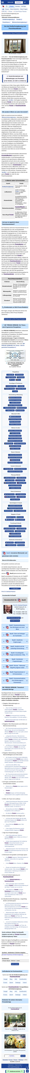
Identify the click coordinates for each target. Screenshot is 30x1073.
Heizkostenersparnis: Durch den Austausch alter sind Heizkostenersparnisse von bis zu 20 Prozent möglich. (16, 850)
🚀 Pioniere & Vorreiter (21, 528)
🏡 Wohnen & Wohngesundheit (15, 430)
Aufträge (23, 6)
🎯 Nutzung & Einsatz (20, 480)
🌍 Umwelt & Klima (8, 510)
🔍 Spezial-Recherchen (19, 542)
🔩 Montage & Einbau (15, 499)
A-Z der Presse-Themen (20, 11)
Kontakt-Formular (15, 620)
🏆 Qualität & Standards (9, 388)
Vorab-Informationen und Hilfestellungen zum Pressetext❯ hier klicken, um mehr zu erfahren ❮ (15, 78)
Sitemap (21, 1059)
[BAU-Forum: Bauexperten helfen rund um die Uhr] (3, 9)
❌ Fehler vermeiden (21, 496)
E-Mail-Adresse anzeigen (13, 617)
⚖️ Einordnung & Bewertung (9, 407)
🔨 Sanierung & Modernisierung (15, 454)
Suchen (23, 1056)
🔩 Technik (15, 391)
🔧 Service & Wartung (10, 480)
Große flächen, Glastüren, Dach (17, 863)
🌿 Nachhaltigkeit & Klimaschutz (15, 505)
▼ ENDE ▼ (27, 1071)
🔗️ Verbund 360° (10, 374)
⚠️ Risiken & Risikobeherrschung (15, 405)
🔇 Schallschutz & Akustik (15, 533)
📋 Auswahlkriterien (20, 410)
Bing (11, 979)
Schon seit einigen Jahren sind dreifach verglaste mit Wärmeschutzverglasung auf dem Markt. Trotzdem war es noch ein (16, 885)
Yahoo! (25, 982)
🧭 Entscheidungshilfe (21, 407)
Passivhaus (6, 22)
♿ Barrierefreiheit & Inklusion (15, 435)
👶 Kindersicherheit (9, 443)
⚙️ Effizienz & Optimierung (15, 424)
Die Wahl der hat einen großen (15, 813)
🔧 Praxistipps (21, 386)
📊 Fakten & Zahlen (9, 519)
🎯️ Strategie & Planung (20, 388)
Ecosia (5, 982)
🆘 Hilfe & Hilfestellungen (10, 496)
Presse (11, 6)
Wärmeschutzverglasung (19, 22)
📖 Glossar (12, 379)
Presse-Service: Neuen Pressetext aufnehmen (15, 33)
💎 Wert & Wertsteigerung (15, 421)
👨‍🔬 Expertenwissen (19, 374)
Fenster (19, 19)
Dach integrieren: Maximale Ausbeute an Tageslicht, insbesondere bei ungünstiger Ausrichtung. (16, 859)
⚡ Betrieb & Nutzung (21, 477)
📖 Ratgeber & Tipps (11, 517)
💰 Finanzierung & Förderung (15, 419)
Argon (17, 191)
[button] (15, 588)
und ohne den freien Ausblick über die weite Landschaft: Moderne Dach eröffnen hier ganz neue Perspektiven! (16, 820)
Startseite (5, 1059)
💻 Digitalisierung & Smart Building (15, 471)
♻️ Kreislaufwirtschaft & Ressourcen (15, 508)
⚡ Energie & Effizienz (8, 468)
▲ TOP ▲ (27, 1067)
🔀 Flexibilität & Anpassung (10, 482)
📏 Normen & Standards (20, 531)
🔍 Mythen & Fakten (10, 410)
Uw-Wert (11, 100)
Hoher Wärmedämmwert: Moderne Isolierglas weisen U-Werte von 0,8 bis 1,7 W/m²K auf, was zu (16, 837)
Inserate (17, 6)
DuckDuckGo (23, 979)
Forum (7, 9)
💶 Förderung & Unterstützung (15, 485)
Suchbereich (5, 958)
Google (5, 979)
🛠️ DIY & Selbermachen (20, 494)
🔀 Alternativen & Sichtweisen (15, 397)
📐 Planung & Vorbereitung (10, 477)
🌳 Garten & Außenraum (15, 433)
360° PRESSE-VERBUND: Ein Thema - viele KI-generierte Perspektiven (13, 345)
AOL (16, 979)
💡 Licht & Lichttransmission (15, 536)
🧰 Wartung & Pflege (21, 482)
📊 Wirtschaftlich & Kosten (15, 416)
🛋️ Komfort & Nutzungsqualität (15, 438)
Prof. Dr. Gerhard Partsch (8, 591)
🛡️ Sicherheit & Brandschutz (20, 468)
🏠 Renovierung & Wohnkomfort (15, 457)
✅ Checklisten (20, 517)
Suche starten (15, 964)
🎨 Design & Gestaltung (15, 448)
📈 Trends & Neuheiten (19, 519)
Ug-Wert (4, 172)
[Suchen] (25, 2)
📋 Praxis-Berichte (9, 542)
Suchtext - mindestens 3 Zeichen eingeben (13, 952)
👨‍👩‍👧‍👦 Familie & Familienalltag (20, 443)
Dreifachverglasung (8, 19)
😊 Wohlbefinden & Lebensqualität (15, 440)
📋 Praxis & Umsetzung (9, 494)
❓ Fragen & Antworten (10, 377)
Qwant (11, 982)
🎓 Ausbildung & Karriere (11, 545)
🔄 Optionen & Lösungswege (15, 400)
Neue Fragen (23, 9)
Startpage (17, 982)
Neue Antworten (14, 9)
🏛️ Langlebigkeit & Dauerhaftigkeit (15, 462)
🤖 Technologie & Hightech (9, 528)
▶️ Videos (18, 379)
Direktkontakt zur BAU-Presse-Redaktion (15, 319)
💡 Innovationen (20, 377)
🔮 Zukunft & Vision (9, 531)
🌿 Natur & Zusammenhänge (19, 510)
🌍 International (21, 545)
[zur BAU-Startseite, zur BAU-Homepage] (3, 6)
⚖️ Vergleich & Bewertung (15, 402)
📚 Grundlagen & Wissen (11, 386)
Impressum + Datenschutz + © (15, 1065)
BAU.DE (10, 2)
